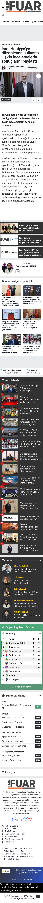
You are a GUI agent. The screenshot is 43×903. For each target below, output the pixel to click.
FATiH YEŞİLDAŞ (21, 612)
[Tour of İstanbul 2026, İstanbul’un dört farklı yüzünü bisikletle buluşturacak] (32, 339)
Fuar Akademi (9, 856)
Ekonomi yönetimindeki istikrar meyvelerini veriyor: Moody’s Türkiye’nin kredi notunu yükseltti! (26, 605)
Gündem (5, 21)
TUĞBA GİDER (20, 577)
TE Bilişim (28, 879)
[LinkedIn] (26, 819)
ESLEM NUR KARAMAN (24, 600)
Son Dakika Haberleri (14, 839)
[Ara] (3, 15)
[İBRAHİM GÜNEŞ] (7, 568)
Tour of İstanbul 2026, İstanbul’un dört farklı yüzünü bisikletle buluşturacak (32, 349)
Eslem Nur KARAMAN (26, 266)
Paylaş (7, 100)
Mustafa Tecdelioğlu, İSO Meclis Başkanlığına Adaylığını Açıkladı (10, 349)
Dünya (26, 21)
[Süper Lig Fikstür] (40, 695)
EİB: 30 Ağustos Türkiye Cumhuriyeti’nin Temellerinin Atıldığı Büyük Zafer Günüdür (11, 301)
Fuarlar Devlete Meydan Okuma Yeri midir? (25, 570)
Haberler (6, 44)
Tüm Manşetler (11, 836)
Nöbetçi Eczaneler (12, 826)
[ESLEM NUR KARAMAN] (7, 603)
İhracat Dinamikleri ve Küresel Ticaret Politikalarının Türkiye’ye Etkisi (25, 581)
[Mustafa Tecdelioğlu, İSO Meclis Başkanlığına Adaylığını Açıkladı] (11, 339)
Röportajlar (26, 851)
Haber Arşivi (10, 842)
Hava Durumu (10, 828)
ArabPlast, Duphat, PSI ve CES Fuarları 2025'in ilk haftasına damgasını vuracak (26, 593)
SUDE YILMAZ (20, 589)
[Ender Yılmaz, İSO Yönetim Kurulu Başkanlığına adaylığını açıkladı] (32, 314)
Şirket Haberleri (10, 851)
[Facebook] (13, 819)
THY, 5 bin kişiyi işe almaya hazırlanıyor (27, 616)
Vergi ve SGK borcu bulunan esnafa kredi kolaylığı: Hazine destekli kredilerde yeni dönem (10, 326)
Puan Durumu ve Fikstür (15, 834)
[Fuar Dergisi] (23, 6)
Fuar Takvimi (25, 854)
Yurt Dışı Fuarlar (26, 856)
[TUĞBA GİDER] (7, 580)
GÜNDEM (16, 44)
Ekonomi (16, 21)
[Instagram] (22, 819)
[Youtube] (30, 819)
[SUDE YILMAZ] (7, 592)
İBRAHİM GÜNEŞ (21, 566)
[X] (17, 819)
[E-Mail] (17, 271)
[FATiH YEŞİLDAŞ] (7, 615)
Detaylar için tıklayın (21, 687)
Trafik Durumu (11, 831)
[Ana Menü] (3, 6)
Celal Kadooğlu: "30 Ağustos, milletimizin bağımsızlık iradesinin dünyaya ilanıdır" (32, 300)
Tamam (18, 890)
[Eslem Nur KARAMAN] (7, 268)
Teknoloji (8, 859)
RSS (7, 871)
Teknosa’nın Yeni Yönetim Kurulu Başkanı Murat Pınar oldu (22, 898)
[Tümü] (40, 560)
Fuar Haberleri (10, 854)
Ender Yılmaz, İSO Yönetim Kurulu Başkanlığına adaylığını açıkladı (30, 325)
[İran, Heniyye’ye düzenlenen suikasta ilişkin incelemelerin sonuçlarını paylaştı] (21, 84)
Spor (18, 859)
